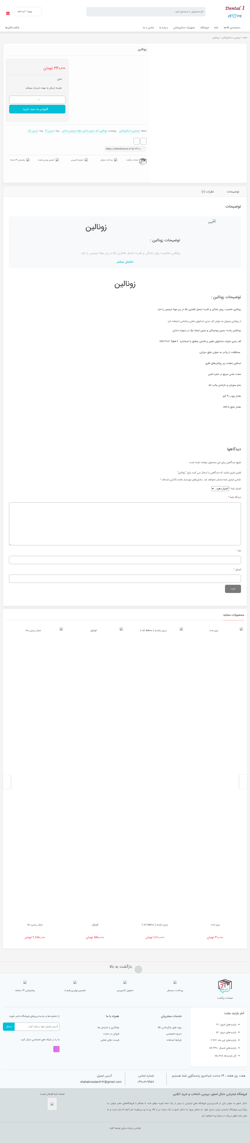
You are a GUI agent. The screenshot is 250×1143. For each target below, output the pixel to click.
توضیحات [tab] (233, 191)
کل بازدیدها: (229, 1056)
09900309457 (146, 1082)
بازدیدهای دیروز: (227, 1032)
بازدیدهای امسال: (227, 1048)
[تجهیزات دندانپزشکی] (235, 12)
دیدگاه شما (234, 497)
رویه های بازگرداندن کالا (170, 1027)
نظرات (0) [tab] (208, 191)
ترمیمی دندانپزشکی (231, 37)
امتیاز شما (235, 489)
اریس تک (49, 131)
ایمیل (237, 569)
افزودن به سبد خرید (35, 109)
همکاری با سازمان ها (108, 1027)
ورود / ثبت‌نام (25, 11)
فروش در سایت (111, 1034)
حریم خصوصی (174, 1034)
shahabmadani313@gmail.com (100, 1082)
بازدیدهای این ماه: (226, 1040)
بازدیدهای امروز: (227, 1025)
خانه (245, 37)
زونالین (103, 131)
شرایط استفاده (174, 1040)
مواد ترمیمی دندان (71, 131)
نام (238, 551)
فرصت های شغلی (110, 1040)
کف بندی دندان (90, 131)
